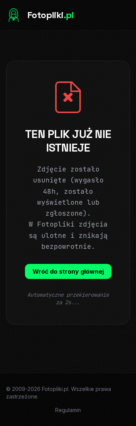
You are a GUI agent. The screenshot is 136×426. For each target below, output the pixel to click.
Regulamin (68, 410)
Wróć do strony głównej (68, 271)
